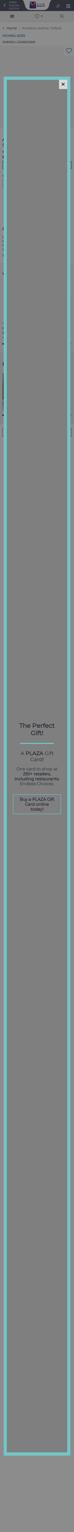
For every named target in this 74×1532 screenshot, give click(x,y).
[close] (63, 84)
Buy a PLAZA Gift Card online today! (37, 804)
